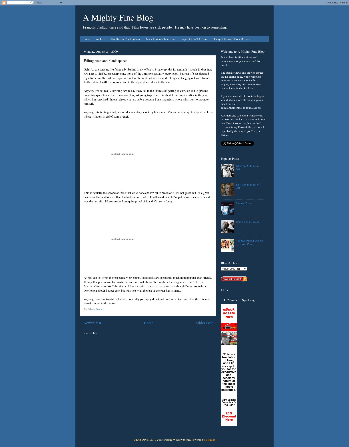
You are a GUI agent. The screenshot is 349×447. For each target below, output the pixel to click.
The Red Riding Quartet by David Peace (249, 242)
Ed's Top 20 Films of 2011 (248, 167)
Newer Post (92, 322)
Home (86, 39)
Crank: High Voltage (247, 222)
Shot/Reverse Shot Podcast (126, 39)
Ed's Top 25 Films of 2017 (248, 186)
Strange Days (243, 203)
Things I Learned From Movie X (232, 39)
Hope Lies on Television (194, 39)
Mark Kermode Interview (160, 39)
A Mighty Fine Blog (118, 17)
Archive (100, 39)
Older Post (204, 322)
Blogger (210, 439)
